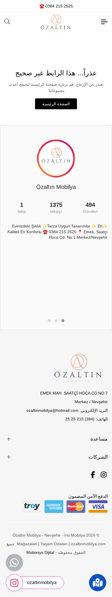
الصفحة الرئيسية (56, 104)
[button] (62, 321)
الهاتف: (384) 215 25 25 (86, 419)
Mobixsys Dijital (40, 552)
